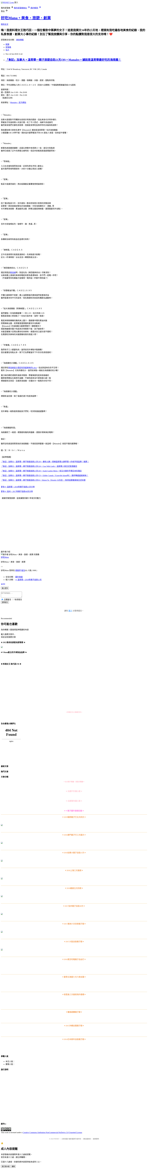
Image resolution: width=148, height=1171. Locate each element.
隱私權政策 (87, 1139)
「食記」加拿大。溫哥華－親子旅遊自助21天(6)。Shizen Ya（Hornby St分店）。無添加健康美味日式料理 (43, 480)
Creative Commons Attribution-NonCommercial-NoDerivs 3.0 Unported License (52, 1132)
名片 (7, 50)
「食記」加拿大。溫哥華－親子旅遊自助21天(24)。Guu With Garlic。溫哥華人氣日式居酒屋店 (39, 466)
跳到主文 (4, 24)
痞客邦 (18, 570)
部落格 (8, 47)
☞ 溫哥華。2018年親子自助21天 (28, 580)
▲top (3, 584)
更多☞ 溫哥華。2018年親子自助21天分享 (18, 487)
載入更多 (5, 588)
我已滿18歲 (5, 1166)
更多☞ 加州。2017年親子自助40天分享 (17, 491)
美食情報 (20, 40)
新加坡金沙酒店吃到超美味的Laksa (22, 368)
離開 (13, 1166)
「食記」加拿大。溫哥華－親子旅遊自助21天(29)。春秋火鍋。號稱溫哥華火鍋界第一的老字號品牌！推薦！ (45, 462)
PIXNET (56, 1139)
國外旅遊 (19, 577)
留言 (23, 570)
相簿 (7, 44)
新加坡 (13, 272)
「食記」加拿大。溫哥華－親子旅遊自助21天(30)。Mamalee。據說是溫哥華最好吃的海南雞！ (63, 59)
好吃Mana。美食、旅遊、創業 (26, 18)
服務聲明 (96, 1139)
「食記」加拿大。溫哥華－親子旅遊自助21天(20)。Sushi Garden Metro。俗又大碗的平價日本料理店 (41, 471)
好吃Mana (5, 557)
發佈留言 (5, 602)
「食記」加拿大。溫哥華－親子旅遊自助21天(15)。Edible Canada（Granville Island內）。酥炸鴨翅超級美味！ (44, 475)
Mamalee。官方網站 (18, 102)
